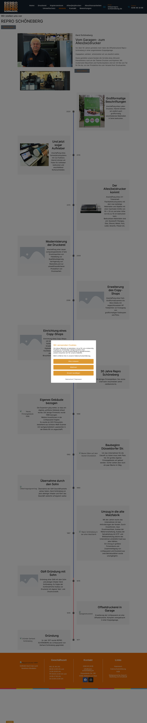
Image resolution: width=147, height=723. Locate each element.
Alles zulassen (73, 361)
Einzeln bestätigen (73, 373)
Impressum (78, 379)
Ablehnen (73, 367)
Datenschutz (69, 379)
